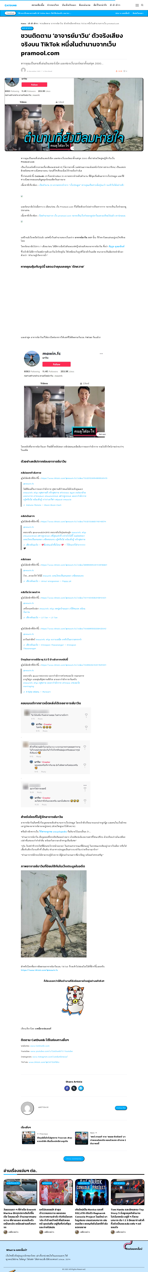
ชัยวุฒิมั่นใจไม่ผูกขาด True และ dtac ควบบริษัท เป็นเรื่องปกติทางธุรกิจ (54, 1139)
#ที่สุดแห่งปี (56, 536)
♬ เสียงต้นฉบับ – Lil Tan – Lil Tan (40, 617)
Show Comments (73, 1158)
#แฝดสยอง (79, 536)
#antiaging (28, 686)
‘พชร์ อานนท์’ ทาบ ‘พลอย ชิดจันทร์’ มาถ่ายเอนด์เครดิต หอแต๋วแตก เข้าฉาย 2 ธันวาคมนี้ (108, 1140)
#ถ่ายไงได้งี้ (67, 536)
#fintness (64, 492)
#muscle (67, 499)
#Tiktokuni (38, 496)
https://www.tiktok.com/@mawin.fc (39, 970)
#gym (72, 492)
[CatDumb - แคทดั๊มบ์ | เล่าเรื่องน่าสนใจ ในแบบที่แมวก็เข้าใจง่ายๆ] (11, 5)
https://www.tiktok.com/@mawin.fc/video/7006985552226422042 (73, 628)
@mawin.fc (28, 483)
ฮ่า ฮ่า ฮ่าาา (33, 23)
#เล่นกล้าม (80, 492)
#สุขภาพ (42, 683)
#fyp (36, 492)
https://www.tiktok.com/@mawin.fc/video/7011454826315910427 (73, 597)
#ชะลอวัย (75, 683)
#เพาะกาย (28, 496)
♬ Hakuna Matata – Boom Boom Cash (42, 505)
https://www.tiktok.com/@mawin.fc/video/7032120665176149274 (73, 521)
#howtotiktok (51, 496)
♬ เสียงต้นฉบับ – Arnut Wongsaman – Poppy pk (47, 581)
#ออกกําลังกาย (79, 496)
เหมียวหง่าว (13, 1232)
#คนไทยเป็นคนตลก (33, 539)
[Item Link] (20, 1192)
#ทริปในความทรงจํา (72, 639)
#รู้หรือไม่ (27, 499)
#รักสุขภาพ (54, 492)
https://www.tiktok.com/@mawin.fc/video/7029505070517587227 (73, 665)
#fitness (66, 683)
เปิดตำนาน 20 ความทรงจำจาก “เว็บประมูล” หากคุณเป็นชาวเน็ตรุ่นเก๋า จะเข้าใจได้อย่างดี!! (81, 185)
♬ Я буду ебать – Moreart (37, 691)
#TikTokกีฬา (48, 499)
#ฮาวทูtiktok (65, 496)
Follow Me (121, 1108)
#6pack (59, 499)
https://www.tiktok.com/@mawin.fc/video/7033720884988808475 (74, 478)
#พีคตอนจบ (49, 539)
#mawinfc (28, 492)
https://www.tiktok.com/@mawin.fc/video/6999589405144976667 (74, 565)
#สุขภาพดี (43, 492)
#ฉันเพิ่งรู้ (37, 499)
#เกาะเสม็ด (56, 639)
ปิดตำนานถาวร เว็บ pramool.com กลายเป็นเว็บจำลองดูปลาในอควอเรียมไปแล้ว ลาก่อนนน (82, 215)
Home (23, 23)
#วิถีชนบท (74, 608)
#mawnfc (47, 575)
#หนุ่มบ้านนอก (62, 608)
